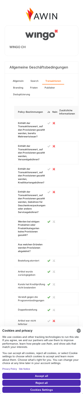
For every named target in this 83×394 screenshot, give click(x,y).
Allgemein (18, 80)
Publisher (50, 87)
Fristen (34, 87)
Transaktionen (53, 80)
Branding (18, 87)
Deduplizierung (21, 94)
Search (34, 80)
